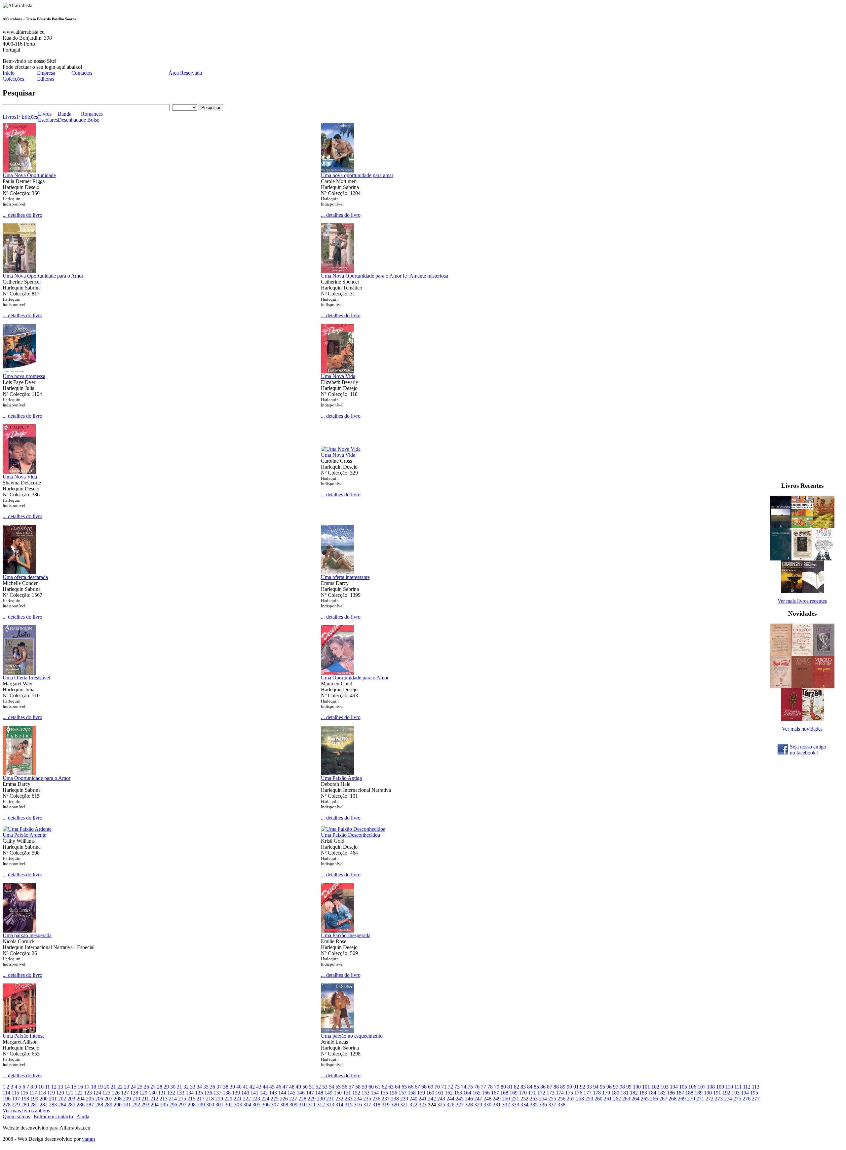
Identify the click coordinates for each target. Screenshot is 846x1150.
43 (258, 1087)
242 (432, 1098)
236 (376, 1098)
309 (293, 1104)
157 (402, 1092)
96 (609, 1087)
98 (622, 1087)
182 (634, 1092)
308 (284, 1104)
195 (754, 1092)
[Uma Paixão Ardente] (27, 829)
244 (450, 1098)
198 (25, 1098)
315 (349, 1104)
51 (311, 1087)
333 (515, 1104)
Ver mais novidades (802, 729)
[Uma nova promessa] (19, 371)
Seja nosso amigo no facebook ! (808, 749)
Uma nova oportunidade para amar (357, 175)
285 (71, 1104)
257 (571, 1098)
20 (106, 1087)
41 (245, 1087)
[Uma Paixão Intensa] (19, 1031)
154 (375, 1092)
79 (496, 1087)
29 (166, 1087)
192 (726, 1092)
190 (708, 1092)
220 (228, 1098)
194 (745, 1092)
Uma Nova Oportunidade (29, 175)
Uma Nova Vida (338, 376)
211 (145, 1098)
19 (100, 1087)
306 (266, 1104)
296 (173, 1104)
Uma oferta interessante (345, 577)
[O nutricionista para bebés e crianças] (802, 526)
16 (80, 1087)
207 (108, 1098)
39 (232, 1087)
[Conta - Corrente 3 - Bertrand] (823, 686)
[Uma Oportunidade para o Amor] (337, 673)
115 (15, 1092)
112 (746, 1087)
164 (467, 1092)
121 (69, 1092)
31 (179, 1087)
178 (597, 1092)
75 (470, 1087)
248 (487, 1098)
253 (534, 1098)
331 (497, 1104)
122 (79, 1092)
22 (120, 1087)
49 (298, 1087)
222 (247, 1098)
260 (598, 1098)
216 (191, 1098)
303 (238, 1104)
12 (54, 1087)
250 (506, 1098)
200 (44, 1098)
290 (118, 1104)
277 (756, 1098)
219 (219, 1098)
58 (358, 1087)
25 (139, 1087)
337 (552, 1104)
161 (439, 1092)
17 (87, 1087)
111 (738, 1087)
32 (186, 1087)
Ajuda (82, 1116)
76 (477, 1087)
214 (173, 1098)
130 (153, 1092)
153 (365, 1092)
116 (24, 1092)
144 (282, 1092)
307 (275, 1104)
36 (212, 1087)
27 (153, 1087)
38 (225, 1087)
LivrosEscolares (48, 117)
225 (275, 1098)
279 (16, 1104)
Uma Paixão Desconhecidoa (350, 835)
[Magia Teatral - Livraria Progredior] (780, 686)
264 (635, 1098)
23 (126, 1087)
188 (689, 1092)
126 (116, 1092)
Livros (9, 117)
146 (301, 1092)
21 (113, 1087)
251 (515, 1098)
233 (349, 1098)
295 (164, 1104)
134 (190, 1092)
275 (737, 1098)
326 (450, 1104)
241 (423, 1098)
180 (615, 1092)
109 (720, 1087)
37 (219, 1087)
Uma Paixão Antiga (341, 778)
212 (154, 1098)
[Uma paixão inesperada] (19, 931)
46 (278, 1087)
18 (93, 1087)
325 (441, 1104)
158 (412, 1092)
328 (469, 1104)
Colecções (13, 79)
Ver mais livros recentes (802, 601)
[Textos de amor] (823, 558)
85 (536, 1087)
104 (674, 1087)
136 (208, 1092)
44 (265, 1087)
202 (62, 1098)
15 (73, 1087)
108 (711, 1087)
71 (443, 1087)
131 (162, 1092)
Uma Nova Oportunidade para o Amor (43, 276)
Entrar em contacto (53, 1116)
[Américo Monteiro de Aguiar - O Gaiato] (802, 558)
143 (273, 1092)
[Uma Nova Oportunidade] (19, 170)
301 (219, 1104)
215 (182, 1098)
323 (423, 1104)
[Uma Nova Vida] (337, 371)
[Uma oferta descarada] (19, 572)
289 (108, 1104)
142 (264, 1092)
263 (626, 1098)
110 (729, 1087)
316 (358, 1104)
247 (478, 1098)
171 (532, 1092)
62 (384, 1087)
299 (201, 1104)
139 (236, 1092)
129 (143, 1092)
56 (344, 1087)
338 (561, 1104)
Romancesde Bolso (92, 117)
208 (118, 1098)
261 (608, 1098)
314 (339, 1104)
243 (441, 1098)
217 (201, 1098)
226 (284, 1098)
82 (516, 1087)
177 (588, 1092)
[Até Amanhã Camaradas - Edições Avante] (791, 719)
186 (671, 1092)
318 (376, 1104)
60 (371, 1087)
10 (41, 1087)
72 (450, 1087)
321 (404, 1104)
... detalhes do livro (22, 215)
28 (159, 1087)
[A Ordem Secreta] (780, 558)
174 (560, 1092)
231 (330, 1098)
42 (252, 1087)
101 (646, 1087)
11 (47, 1087)
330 (487, 1104)
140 (245, 1092)
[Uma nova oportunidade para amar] (337, 170)
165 (477, 1092)
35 (206, 1087)
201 (53, 1098)
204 (81, 1098)
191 (717, 1092)
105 (683, 1087)
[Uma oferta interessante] (337, 572)
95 (602, 1087)
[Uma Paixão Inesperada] (337, 931)
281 (34, 1104)
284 (62, 1104)
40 (239, 1087)
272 (709, 1098)
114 (6, 1092)
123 (88, 1092)
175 (569, 1092)
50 (305, 1087)
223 (256, 1098)
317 (367, 1104)
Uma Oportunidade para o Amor (355, 677)
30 (172, 1087)
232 (339, 1098)
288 (99, 1104)
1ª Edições (27, 117)
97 (615, 1087)
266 (654, 1098)
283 (53, 1104)
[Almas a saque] (780, 526)
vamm (88, 1139)
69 (430, 1087)
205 (90, 1098)
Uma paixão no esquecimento (352, 1036)
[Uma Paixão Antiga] (337, 773)
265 (645, 1098)
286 (81, 1104)
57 (351, 1087)
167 (495, 1092)
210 (136, 1098)
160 (430, 1092)
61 (377, 1087)
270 (691, 1098)
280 (25, 1104)
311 (312, 1104)
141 (254, 1092)
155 (384, 1092)
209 (127, 1098)
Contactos (81, 73)
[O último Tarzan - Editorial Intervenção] (813, 719)
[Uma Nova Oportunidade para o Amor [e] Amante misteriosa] (337, 271)
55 (338, 1087)
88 (556, 1087)
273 (719, 1098)
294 (155, 1104)
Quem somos (16, 1116)
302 (229, 1104)
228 (302, 1098)
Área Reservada (185, 73)
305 (256, 1104)
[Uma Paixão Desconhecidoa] (353, 829)
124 (97, 1092)
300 (210, 1104)
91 (576, 1087)
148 (319, 1092)
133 (180, 1092)
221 (238, 1098)
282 (44, 1104)
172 (541, 1092)
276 (746, 1098)
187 (680, 1092)
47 (285, 1087)
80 (503, 1087)
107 (702, 1087)
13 (60, 1087)
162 (449, 1092)
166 (486, 1092)
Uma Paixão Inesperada (345, 935)
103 (665, 1087)
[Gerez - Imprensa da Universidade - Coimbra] (823, 654)
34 (199, 1087)
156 (393, 1092)
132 (171, 1092)
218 (210, 1098)
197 (16, 1098)
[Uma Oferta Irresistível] (19, 673)
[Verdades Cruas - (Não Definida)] (780, 654)
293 (145, 1104)
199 (34, 1098)
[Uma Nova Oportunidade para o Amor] (19, 271)
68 (424, 1087)
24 (133, 1087)
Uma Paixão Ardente (24, 835)
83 (523, 1087)
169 (514, 1092)
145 (291, 1092)
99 (629, 1087)
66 (410, 1087)
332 (506, 1104)
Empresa (46, 73)
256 (561, 1098)
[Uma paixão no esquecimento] (337, 1031)
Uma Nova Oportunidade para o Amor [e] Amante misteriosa (384, 276)
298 (192, 1104)
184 (652, 1092)
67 (417, 1087)
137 (217, 1092)
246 (469, 1098)
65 (404, 1087)
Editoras (45, 79)
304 (247, 1104)
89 (562, 1087)
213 (164, 1098)
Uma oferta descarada (25, 577)
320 (395, 1104)
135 (199, 1092)
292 (136, 1104)
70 (437, 1087)
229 (312, 1098)
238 (395, 1098)
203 (71, 1098)
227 (293, 1098)
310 (303, 1104)
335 (534, 1104)
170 (523, 1092)
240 (413, 1098)
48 (291, 1087)
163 (458, 1092)
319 (386, 1104)
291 (127, 1104)
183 (643, 1092)
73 (457, 1087)
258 (580, 1098)
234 (358, 1098)
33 (192, 1087)
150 (338, 1092)
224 (265, 1098)
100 (637, 1087)
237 (386, 1098)
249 (497, 1098)
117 (33, 1092)
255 (552, 1098)
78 (490, 1087)
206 (99, 1098)
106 (692, 1087)
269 (682, 1098)
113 (755, 1087)
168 (504, 1092)
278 (7, 1104)
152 (356, 1092)
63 (391, 1087)
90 (569, 1087)
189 (699, 1092)
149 (328, 1092)
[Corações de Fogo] (823, 526)
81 (510, 1087)
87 (549, 1087)
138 (227, 1092)
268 (672, 1098)
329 (478, 1104)
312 (321, 1104)
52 (318, 1087)
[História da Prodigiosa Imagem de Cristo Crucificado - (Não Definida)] (802, 654)
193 (736, 1092)
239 (404, 1098)
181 (625, 1092)
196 (7, 1098)
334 (524, 1104)
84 (529, 1087)
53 (324, 1087)
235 (367, 1098)
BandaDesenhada (69, 117)
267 (663, 1098)
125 (106, 1092)
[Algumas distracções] (813, 591)
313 (330, 1104)
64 (397, 1087)
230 (321, 1098)
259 (589, 1098)
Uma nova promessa (24, 376)
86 (543, 1087)
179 (606, 1092)
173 (551, 1092)
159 (421, 1092)
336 (543, 1104)
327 (460, 1104)
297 (182, 1104)
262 (617, 1098)
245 (460, 1098)
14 (67, 1087)
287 (90, 1104)
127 (125, 1092)
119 (51, 1092)
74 (463, 1087)
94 (595, 1087)
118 (42, 1092)
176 (578, 1092)
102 (655, 1087)
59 (364, 1087)
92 (582, 1087)
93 (589, 1087)
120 (60, 1092)
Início (9, 73)
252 (524, 1098)
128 (134, 1092)
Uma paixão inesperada (27, 935)
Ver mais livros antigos (26, 1110)
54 (331, 1087)
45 (272, 1087)
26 (146, 1087)
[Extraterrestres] (791, 591)
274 (728, 1098)
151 (347, 1092)
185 (662, 1092)
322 (413, 1104)
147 (310, 1092)
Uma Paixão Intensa (24, 1036)
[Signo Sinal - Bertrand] (802, 686)
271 (700, 1098)
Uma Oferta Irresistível (26, 677)
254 (543, 1098)
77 (483, 1087)
